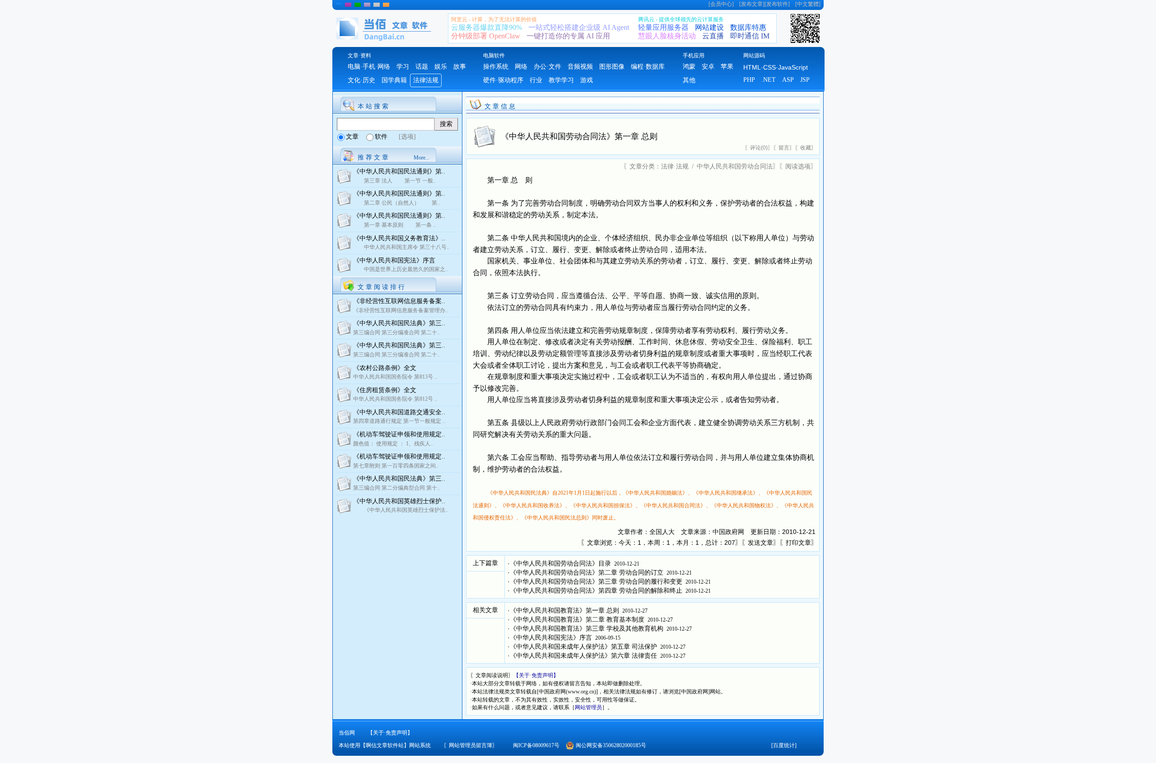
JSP (805, 79)
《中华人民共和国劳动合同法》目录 (560, 563)
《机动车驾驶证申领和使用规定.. (399, 434)
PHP (749, 79)
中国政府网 (728, 532)
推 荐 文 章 (373, 157)
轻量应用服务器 (663, 27)
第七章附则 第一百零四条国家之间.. (395, 466)
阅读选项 (798, 166)
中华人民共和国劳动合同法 (735, 166)
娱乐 (440, 66)
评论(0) (759, 148)
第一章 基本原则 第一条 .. (394, 225)
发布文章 (752, 4)
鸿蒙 (689, 66)
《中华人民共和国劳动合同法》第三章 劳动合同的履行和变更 (596, 581)
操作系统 (495, 66)
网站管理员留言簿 (470, 745)
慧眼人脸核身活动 (667, 36)
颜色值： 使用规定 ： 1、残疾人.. (393, 443)
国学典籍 (394, 80)
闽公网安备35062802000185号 (611, 745)
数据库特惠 (748, 27)
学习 (402, 66)
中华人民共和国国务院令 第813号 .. (395, 377)
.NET (768, 79)
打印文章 (798, 542)
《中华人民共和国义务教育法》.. (399, 238)
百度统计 (784, 745)
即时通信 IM (749, 36)
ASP (788, 79)
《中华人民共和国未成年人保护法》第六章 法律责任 (583, 655)
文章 (352, 136)
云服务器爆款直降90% (486, 27)
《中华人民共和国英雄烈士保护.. (399, 501)
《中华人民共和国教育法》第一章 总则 (564, 610)
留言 (783, 148)
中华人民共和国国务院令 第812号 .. (395, 399)
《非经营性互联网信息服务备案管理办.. (400, 310)
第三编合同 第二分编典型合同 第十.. (396, 488)
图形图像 (612, 66)
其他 (689, 80)
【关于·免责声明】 (536, 675)
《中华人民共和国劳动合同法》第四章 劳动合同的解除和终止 (596, 590)
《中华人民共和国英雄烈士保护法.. (400, 510)
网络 (521, 66)
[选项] (407, 136)
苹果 (727, 66)
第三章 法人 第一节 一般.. (394, 181)
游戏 (586, 80)
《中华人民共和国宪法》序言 (394, 260)
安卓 (708, 66)
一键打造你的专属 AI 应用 (568, 36)
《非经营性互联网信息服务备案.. (399, 301)
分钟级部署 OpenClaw (485, 36)
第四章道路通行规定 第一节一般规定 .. (399, 421)
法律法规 (425, 80)
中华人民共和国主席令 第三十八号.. (401, 247)
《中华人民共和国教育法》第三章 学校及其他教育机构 (586, 628)
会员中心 (721, 4)
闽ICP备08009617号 (536, 745)
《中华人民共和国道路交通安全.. (399, 412)
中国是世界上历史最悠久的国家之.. (400, 269)
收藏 (805, 148)
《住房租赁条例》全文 (384, 390)
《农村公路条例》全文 (384, 368)
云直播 (713, 36)
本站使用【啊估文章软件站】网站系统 (385, 745)
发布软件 (777, 4)
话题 (421, 66)
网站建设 (709, 27)
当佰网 (347, 733)
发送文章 (760, 542)
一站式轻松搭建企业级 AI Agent (578, 27)
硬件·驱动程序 (503, 80)
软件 (381, 136)
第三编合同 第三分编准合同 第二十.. (396, 332)
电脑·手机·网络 (369, 66)
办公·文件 (547, 66)
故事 (459, 66)
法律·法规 (675, 166)
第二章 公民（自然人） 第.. (396, 203)
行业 (536, 80)
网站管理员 (588, 707)
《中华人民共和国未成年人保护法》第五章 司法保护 (583, 646)
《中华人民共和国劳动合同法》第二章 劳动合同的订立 (586, 572)
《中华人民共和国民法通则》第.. (399, 171)
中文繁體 (808, 4)
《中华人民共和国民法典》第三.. (399, 323)
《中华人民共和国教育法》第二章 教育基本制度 (577, 619)
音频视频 (580, 66)
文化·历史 (361, 80)
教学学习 (561, 80)
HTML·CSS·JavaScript (775, 67)
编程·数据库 (648, 66)
